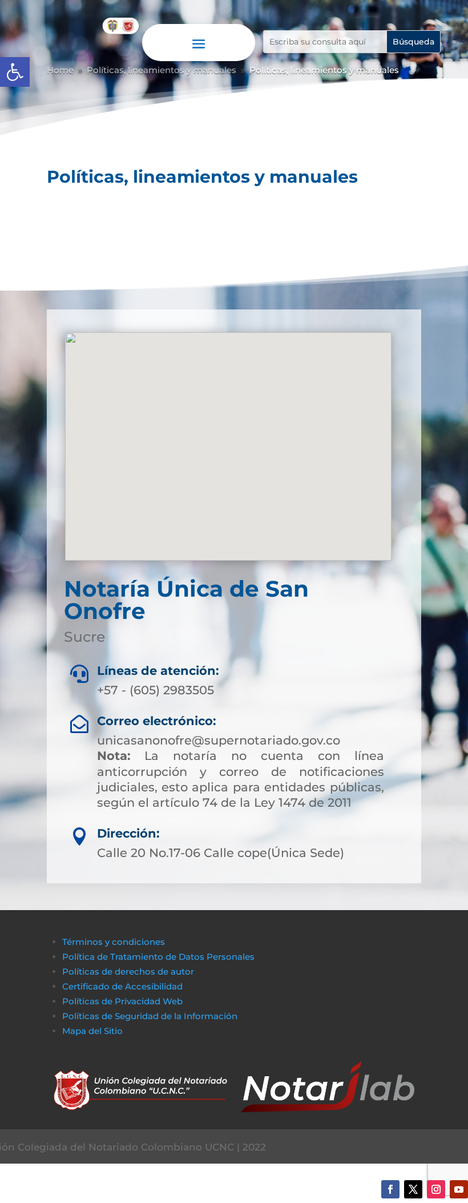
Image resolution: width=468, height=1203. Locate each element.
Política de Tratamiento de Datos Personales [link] (158, 956)
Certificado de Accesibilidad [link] (122, 986)
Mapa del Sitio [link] (93, 1030)
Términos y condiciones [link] (113, 941)
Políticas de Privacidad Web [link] (122, 1001)
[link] (15, 72)
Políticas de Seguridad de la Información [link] (149, 1016)
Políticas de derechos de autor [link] (128, 971)
